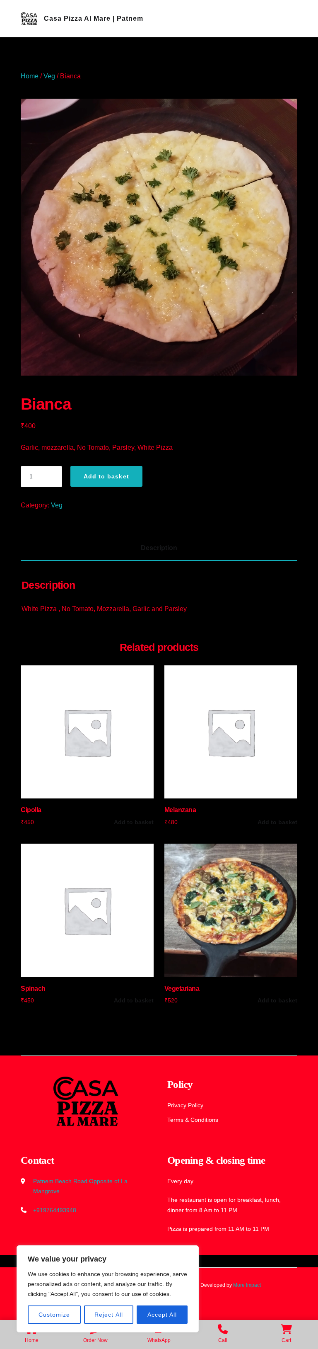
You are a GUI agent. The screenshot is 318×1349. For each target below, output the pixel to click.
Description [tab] (159, 547)
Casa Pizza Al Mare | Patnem (93, 18)
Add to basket (106, 476)
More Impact (247, 1285)
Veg (49, 76)
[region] (108, 1288)
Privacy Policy (185, 1105)
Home (30, 76)
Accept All (162, 1314)
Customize (54, 1314)
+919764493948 (54, 1210)
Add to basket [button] (134, 822)
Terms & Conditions (192, 1119)
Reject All (108, 1314)
